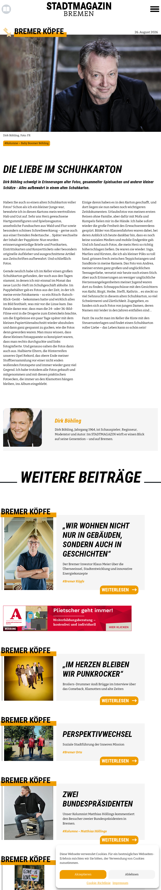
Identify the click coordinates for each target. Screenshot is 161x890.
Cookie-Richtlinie (99, 883)
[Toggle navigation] (154, 9)
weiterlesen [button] (115, 590)
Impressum (120, 883)
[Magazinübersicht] (6, 9)
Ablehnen (132, 874)
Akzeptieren (83, 874)
